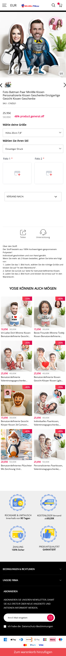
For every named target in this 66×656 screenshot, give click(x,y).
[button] (8, 50)
